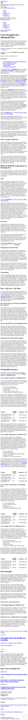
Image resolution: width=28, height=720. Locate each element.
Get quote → (3, 694)
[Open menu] (2, 3)
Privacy (2, 711)
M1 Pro (5, 70)
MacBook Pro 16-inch (20, 80)
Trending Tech (6, 13)
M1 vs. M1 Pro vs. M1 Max (9, 62)
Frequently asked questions (9, 66)
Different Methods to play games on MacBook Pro (14, 61)
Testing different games (8, 64)
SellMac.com (10, 717)
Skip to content (4, 1)
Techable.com (4, 717)
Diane (3, 48)
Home (4, 10)
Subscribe (17, 244)
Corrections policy (18, 705)
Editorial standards (9, 705)
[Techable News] (5, 4)
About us (3, 705)
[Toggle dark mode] (5, 8)
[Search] (2, 8)
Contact (7, 706)
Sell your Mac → (11, 8)
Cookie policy (10, 711)
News (4, 11)
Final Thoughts (7, 65)
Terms (5, 711)
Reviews (5, 14)
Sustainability (6, 15)
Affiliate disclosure (18, 711)
